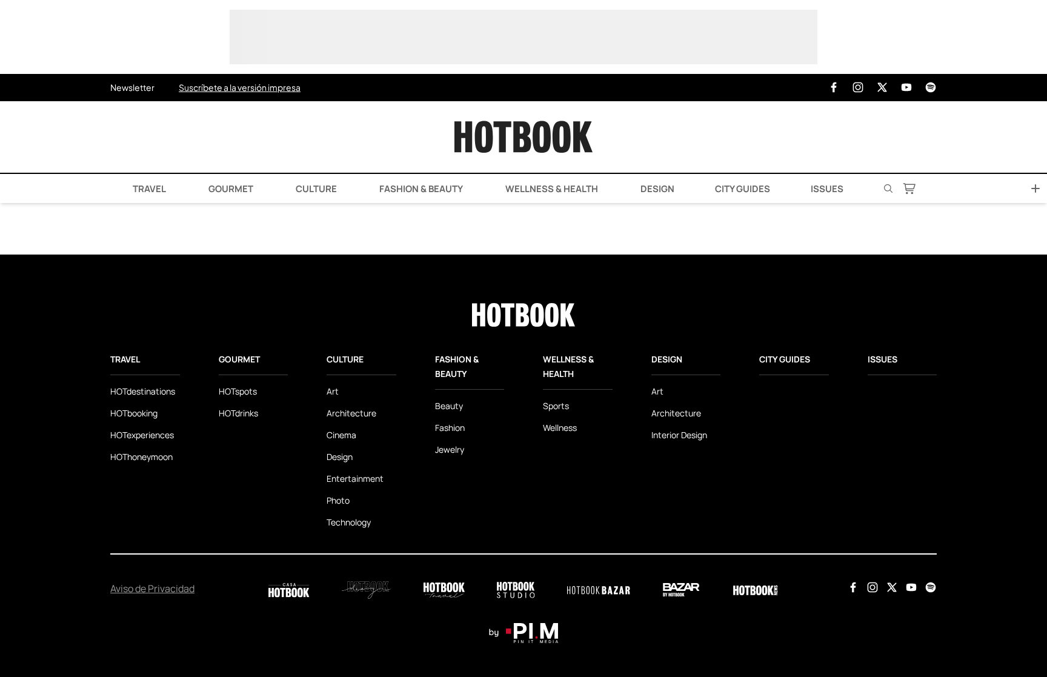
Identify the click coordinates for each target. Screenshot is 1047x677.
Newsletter (132, 87)
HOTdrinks (238, 413)
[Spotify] (931, 87)
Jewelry (449, 449)
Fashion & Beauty (420, 188)
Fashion (450, 427)
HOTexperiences (142, 435)
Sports (556, 406)
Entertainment (355, 478)
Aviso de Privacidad (152, 588)
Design (656, 188)
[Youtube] (906, 87)
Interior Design (679, 435)
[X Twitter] (882, 87)
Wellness (560, 427)
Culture (315, 188)
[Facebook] (834, 87)
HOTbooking (134, 413)
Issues (827, 188)
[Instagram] (858, 87)
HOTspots (238, 391)
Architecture (351, 413)
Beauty (449, 406)
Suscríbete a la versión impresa (240, 87)
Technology (349, 522)
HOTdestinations (142, 391)
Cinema (341, 435)
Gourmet (230, 188)
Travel (148, 188)
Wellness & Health (551, 188)
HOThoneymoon (141, 456)
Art (333, 391)
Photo (338, 500)
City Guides (742, 188)
